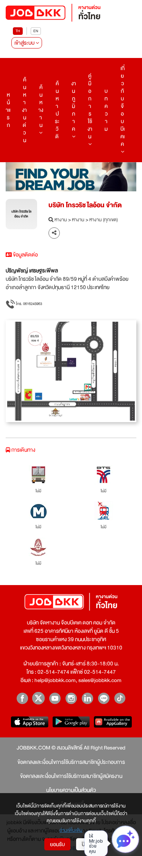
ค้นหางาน (40, 106)
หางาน (61, 220)
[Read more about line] (103, 698)
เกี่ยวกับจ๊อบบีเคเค (122, 106)
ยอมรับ (57, 844)
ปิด (85, 844)
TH (18, 31)
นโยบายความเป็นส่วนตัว (71, 790)
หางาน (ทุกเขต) (103, 220)
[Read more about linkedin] (87, 698)
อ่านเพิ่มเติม (71, 830)
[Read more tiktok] (120, 698)
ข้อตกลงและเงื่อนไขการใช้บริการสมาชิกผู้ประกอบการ (71, 762)
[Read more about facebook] (22, 698)
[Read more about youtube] (54, 698)
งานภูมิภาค (73, 106)
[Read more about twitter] (38, 698)
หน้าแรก (8, 110)
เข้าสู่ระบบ (25, 42)
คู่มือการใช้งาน (89, 106)
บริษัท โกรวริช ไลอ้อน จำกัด (85, 205)
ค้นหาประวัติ (57, 110)
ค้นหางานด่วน (24, 110)
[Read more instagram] (71, 698)
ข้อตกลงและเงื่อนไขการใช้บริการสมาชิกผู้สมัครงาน (71, 776)
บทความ (106, 109)
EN (35, 31)
